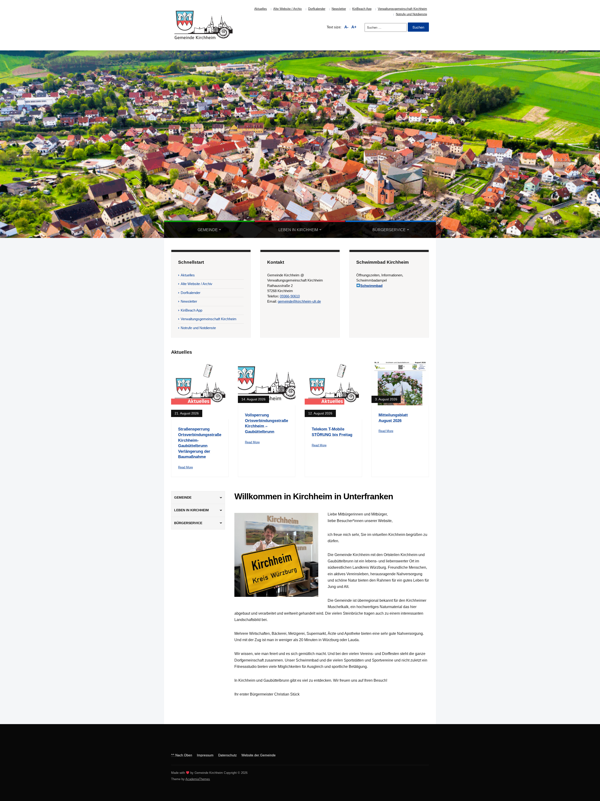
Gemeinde (208, 230)
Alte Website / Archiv (287, 9)
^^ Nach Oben (181, 755)
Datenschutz (227, 755)
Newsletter (339, 9)
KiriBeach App (361, 9)
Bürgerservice (389, 230)
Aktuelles (260, 9)
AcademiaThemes (197, 779)
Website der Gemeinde (258, 755)
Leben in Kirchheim (298, 230)
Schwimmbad (371, 286)
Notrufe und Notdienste (411, 14)
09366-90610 (290, 296)
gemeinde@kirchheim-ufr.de (299, 301)
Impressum (205, 755)
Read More (185, 467)
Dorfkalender (316, 9)
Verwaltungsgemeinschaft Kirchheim (402, 9)
